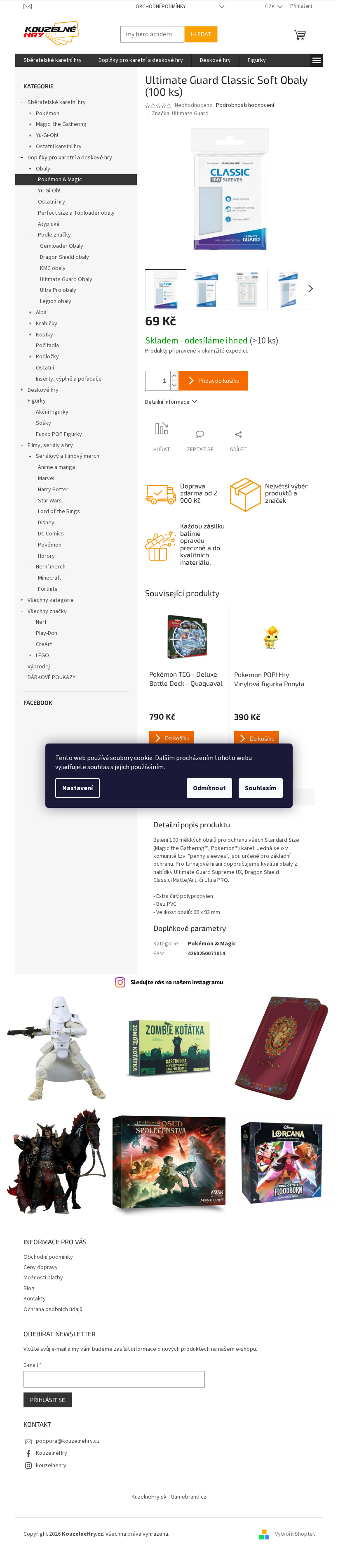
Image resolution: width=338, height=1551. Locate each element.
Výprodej (35, 667)
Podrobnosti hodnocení (242, 105)
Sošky (40, 423)
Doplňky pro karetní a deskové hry (66, 158)
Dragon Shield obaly (61, 257)
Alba (38, 312)
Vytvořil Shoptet (292, 1530)
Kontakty (31, 1295)
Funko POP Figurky (56, 434)
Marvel (43, 478)
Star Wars (47, 501)
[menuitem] (49, 60)
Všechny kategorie (47, 600)
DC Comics (48, 534)
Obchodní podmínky (157, 6)
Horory (43, 556)
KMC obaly (49, 268)
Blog (25, 1284)
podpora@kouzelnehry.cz (64, 1437)
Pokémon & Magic (57, 179)
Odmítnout (206, 788)
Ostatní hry (48, 202)
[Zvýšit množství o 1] (171, 376)
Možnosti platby (40, 1273)
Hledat (198, 34)
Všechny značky (43, 611)
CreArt (41, 644)
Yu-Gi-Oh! (44, 135)
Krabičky (43, 324)
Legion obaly (52, 301)
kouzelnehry (48, 1461)
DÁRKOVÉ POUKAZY (48, 677)
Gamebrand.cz (186, 1493)
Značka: (177, 113)
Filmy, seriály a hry (47, 445)
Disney (43, 523)
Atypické (45, 224)
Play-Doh (43, 633)
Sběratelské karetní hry (53, 102)
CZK (267, 6)
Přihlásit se (44, 1395)
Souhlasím (258, 788)
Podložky (44, 357)
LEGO (39, 655)
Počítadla (44, 345)
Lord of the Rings (56, 511)
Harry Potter (50, 489)
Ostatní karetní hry (55, 146)
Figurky (33, 401)
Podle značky (51, 235)
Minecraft (46, 578)
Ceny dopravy (37, 1263)
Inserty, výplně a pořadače (66, 379)
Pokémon (44, 113)
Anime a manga (53, 467)
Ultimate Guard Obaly (63, 279)
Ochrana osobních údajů (49, 1305)
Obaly (40, 169)
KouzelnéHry (48, 1449)
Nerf (38, 622)
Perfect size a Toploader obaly (73, 213)
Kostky (41, 335)
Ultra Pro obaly (55, 290)
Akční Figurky (49, 412)
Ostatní (42, 368)
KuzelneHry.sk (146, 1493)
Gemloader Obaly (58, 246)
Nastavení (74, 788)
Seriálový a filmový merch (64, 456)
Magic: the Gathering (58, 124)
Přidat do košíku (215, 380)
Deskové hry (39, 390)
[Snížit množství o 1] (171, 385)
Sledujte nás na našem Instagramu (174, 981)
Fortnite (44, 589)
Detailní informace (164, 402)
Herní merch (47, 567)
